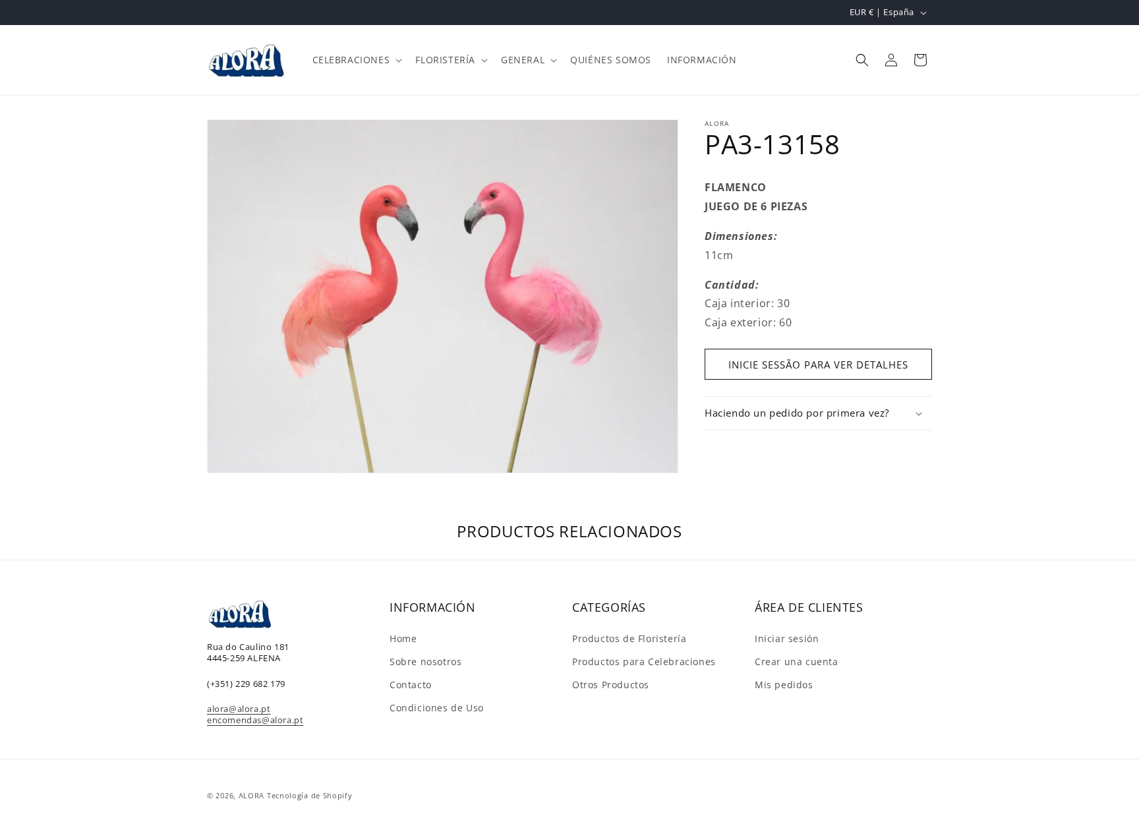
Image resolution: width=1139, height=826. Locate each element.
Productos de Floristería (629, 638)
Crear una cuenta (796, 661)
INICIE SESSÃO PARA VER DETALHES (818, 364)
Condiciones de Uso (437, 707)
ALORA (252, 795)
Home (403, 638)
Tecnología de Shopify (310, 795)
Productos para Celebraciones (644, 661)
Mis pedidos (784, 684)
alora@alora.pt (238, 709)
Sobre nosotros (425, 661)
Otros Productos (610, 684)
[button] (356, 60)
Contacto (411, 684)
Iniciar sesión (787, 638)
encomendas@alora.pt (255, 720)
